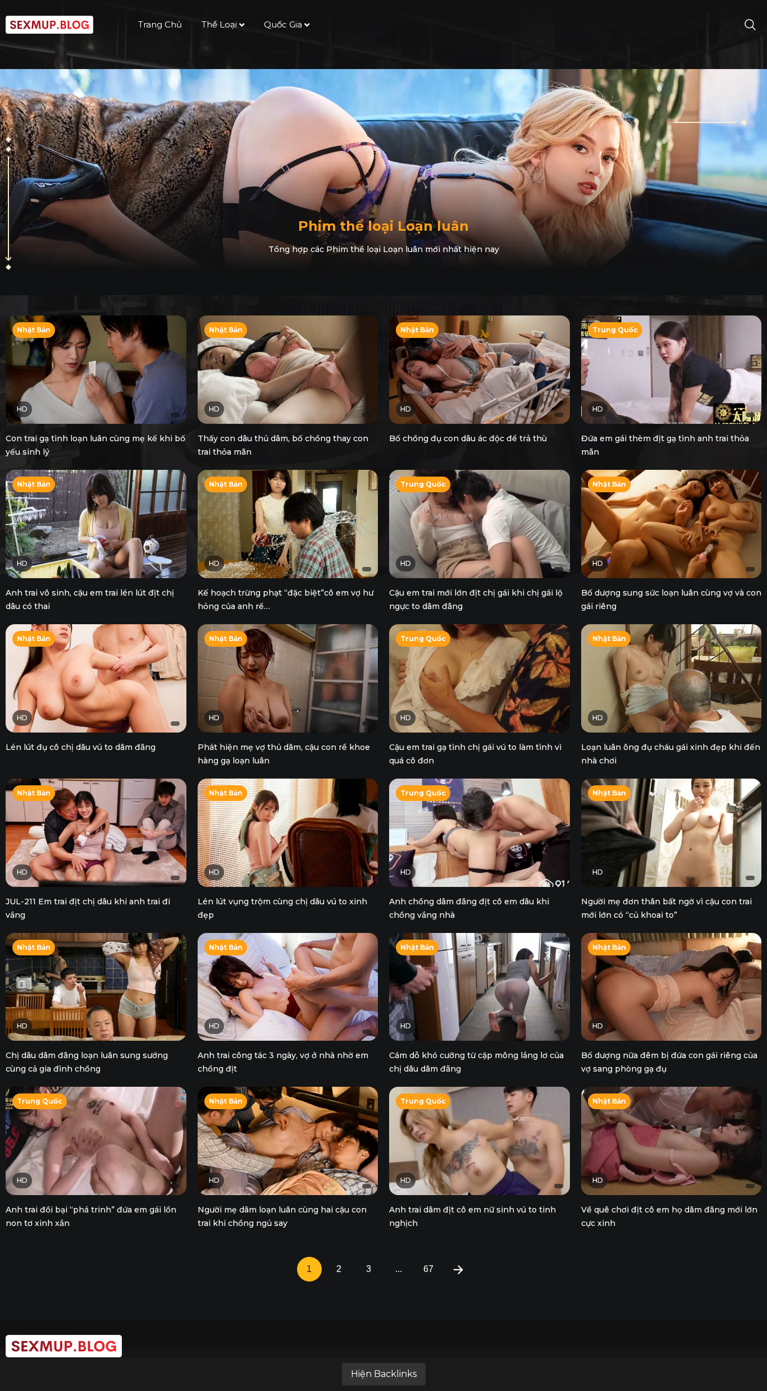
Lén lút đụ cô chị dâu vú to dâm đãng (81, 747)
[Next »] (458, 1269)
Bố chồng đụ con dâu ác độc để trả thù (468, 438)
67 (428, 1269)
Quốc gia (283, 24)
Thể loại (219, 24)
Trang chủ (160, 24)
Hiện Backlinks (384, 1374)
